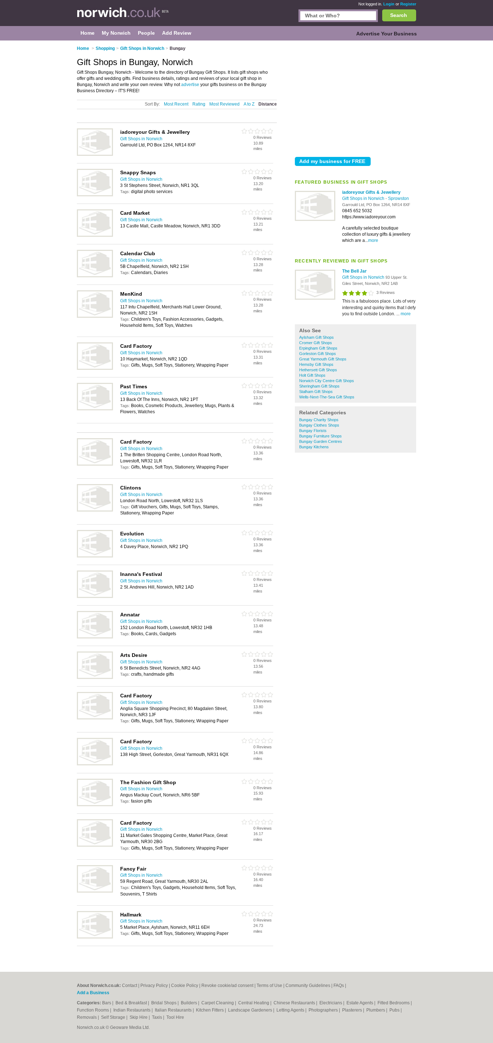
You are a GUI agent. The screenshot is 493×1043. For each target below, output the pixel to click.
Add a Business (93, 992)
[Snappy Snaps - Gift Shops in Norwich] (95, 194)
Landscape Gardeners (250, 1010)
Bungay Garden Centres (320, 441)
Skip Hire (139, 1017)
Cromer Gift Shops (315, 343)
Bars (107, 1002)
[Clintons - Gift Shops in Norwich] (95, 510)
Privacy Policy (154, 985)
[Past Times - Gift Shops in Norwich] (95, 408)
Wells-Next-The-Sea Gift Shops (326, 397)
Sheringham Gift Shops (319, 386)
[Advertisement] (355, 97)
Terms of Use (269, 985)
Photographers (324, 1010)
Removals (87, 1017)
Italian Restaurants (174, 1010)
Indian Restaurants (132, 1010)
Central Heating (254, 1002)
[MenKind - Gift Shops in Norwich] (95, 316)
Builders (189, 1002)
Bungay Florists (313, 430)
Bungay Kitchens (314, 447)
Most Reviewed (224, 104)
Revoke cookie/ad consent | (229, 985)
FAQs (338, 985)
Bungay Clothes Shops (319, 425)
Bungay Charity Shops (319, 420)
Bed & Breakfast (131, 1002)
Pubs (395, 1010)
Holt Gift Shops (312, 375)
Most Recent (176, 104)
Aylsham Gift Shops (316, 337)
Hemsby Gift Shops (316, 364)
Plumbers (376, 1010)
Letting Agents (290, 1010)
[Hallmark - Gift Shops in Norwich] (95, 937)
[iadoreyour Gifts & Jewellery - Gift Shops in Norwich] (315, 219)
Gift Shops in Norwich (363, 198)
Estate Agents (360, 1002)
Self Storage (113, 1017)
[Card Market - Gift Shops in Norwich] (95, 235)
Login (388, 4)
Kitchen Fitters (210, 1010)
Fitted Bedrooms (394, 1002)
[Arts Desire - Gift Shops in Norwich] (95, 677)
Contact (129, 985)
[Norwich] (123, 16)
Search (398, 15)
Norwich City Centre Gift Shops (326, 381)
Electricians (331, 1002)
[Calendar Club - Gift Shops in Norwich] (95, 275)
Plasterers (352, 1010)
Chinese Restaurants (295, 1002)
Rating (198, 104)
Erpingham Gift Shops (318, 348)
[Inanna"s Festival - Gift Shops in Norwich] (95, 596)
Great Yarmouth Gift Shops (322, 359)
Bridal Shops (164, 1002)
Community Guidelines (307, 985)
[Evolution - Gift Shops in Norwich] (95, 556)
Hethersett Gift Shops (318, 370)
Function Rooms (93, 1010)
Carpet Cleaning (218, 1002)
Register (408, 4)
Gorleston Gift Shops (317, 353)
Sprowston (398, 198)
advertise (190, 84)
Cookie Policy (184, 985)
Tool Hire (175, 1017)
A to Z (249, 104)
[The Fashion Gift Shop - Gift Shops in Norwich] (95, 804)
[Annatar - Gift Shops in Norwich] (95, 637)
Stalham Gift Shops (316, 391)
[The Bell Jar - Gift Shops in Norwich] (315, 298)
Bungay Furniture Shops (320, 436)
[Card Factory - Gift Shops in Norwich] (95, 368)
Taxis (157, 1017)
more (373, 240)
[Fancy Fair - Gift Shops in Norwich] (95, 891)
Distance (267, 104)
